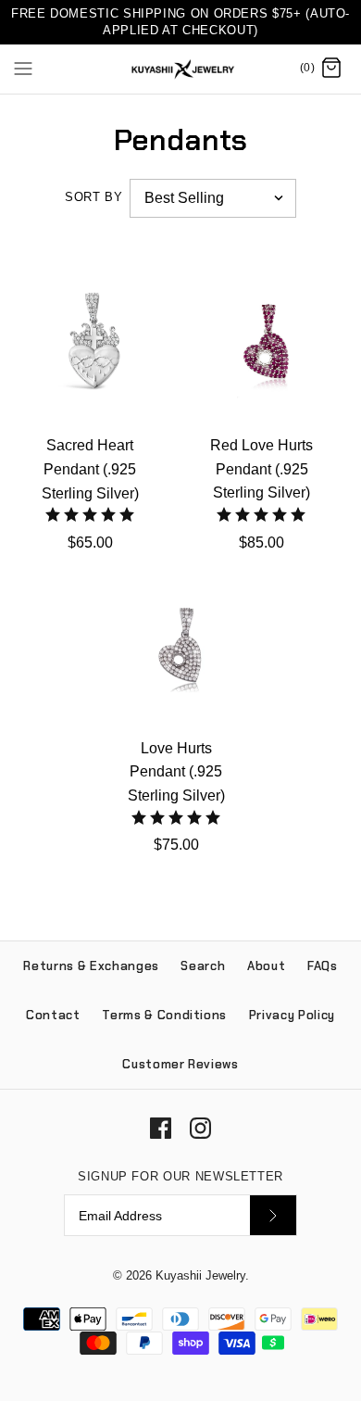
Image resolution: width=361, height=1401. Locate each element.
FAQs (322, 966)
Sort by (93, 197)
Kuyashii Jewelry (200, 1275)
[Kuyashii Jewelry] (180, 69)
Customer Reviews (180, 1064)
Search (202, 966)
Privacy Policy (292, 1015)
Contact (53, 1015)
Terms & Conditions (164, 1015)
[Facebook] (160, 1128)
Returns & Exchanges (90, 966)
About (266, 966)
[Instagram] (200, 1128)
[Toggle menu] (23, 67)
